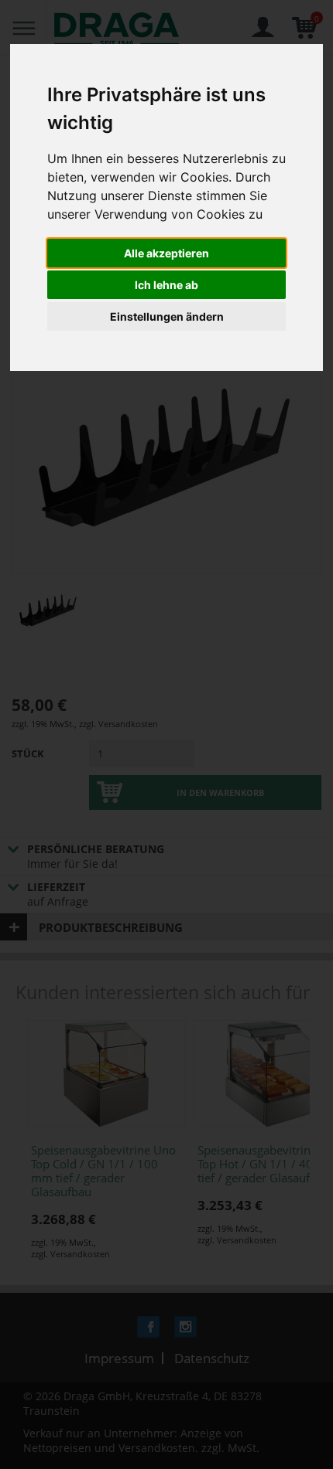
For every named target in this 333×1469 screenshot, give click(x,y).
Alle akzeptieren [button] (166, 253)
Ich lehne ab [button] (166, 284)
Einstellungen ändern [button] (167, 316)
